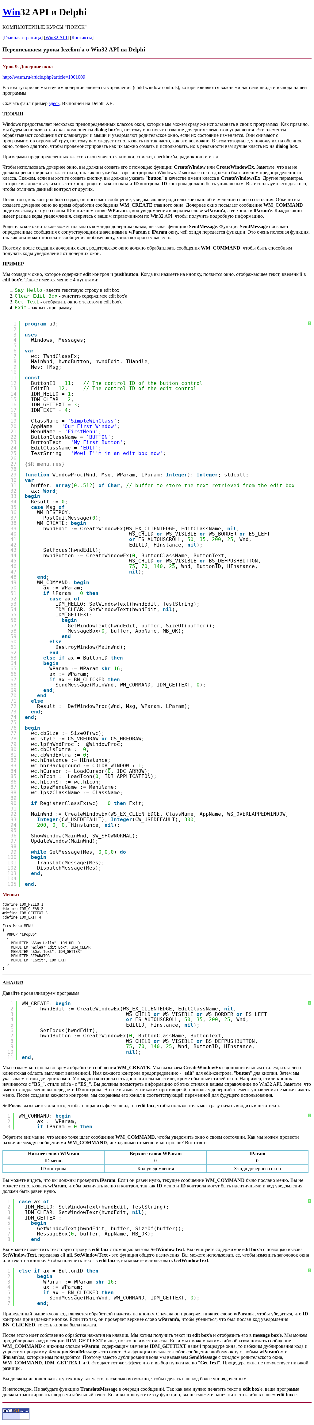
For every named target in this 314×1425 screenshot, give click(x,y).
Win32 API (56, 37)
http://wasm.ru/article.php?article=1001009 (43, 77)
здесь (54, 103)
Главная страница (22, 37)
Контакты (81, 37)
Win (11, 11)
